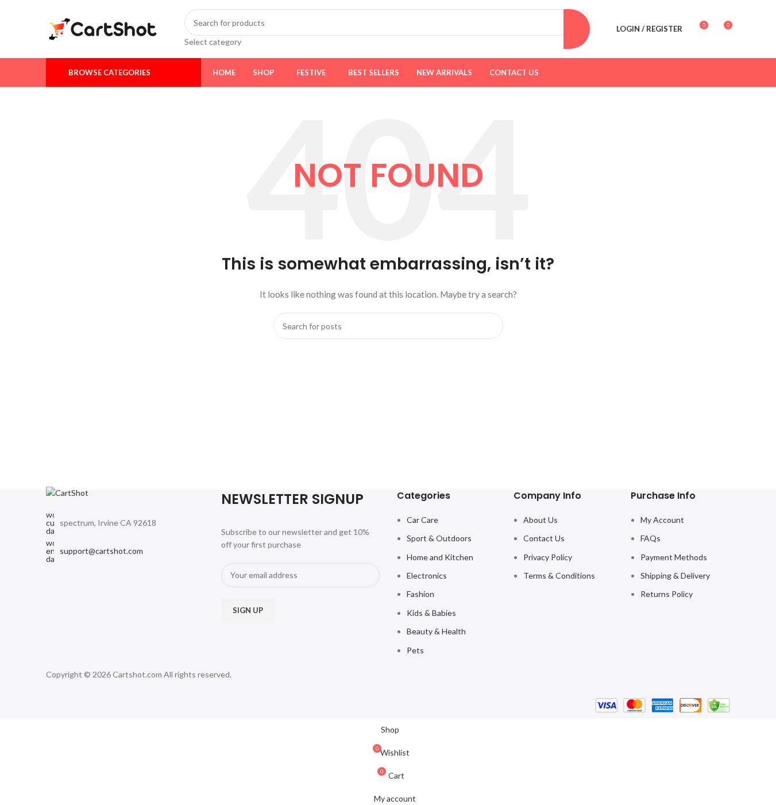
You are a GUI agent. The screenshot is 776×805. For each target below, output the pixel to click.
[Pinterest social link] (723, 72)
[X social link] (694, 72)
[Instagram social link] (708, 72)
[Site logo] (103, 28)
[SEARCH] (576, 28)
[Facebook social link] (679, 72)
